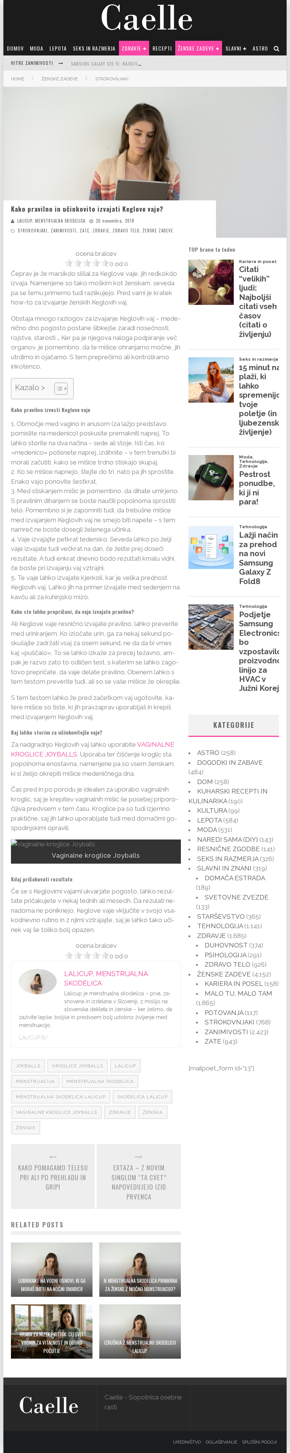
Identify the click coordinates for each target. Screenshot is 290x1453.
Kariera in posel (234, 983)
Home (17, 78)
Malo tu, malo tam (238, 993)
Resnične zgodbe (228, 849)
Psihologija (225, 955)
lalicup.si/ (33, 1038)
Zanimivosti (64, 231)
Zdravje (131, 48)
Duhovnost (226, 945)
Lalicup (125, 1066)
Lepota (58, 48)
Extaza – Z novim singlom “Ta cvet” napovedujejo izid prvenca (139, 1182)
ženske (25, 1127)
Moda (36, 48)
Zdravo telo (126, 231)
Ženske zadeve (196, 48)
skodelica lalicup (142, 1096)
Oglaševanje (221, 1442)
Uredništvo (187, 1442)
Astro (260, 48)
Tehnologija (220, 926)
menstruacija (35, 1081)
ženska (153, 1112)
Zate (84, 231)
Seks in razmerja (94, 48)
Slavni (233, 48)
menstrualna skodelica (100, 1081)
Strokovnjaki (33, 231)
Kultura (212, 810)
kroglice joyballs (77, 1066)
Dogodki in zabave (230, 762)
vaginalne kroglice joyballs (56, 1112)
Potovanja (224, 1012)
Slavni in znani (224, 868)
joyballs (28, 1066)
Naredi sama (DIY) (227, 839)
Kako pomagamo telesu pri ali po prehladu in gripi (53, 1177)
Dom (205, 782)
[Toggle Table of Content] (57, 388)
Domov (15, 48)
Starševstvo (221, 916)
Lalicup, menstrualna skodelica (51, 221)
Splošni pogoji (259, 1442)
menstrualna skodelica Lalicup (61, 1096)
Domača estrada (235, 878)
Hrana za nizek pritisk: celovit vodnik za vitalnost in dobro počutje (52, 1342)
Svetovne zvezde (236, 897)
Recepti (162, 48)
